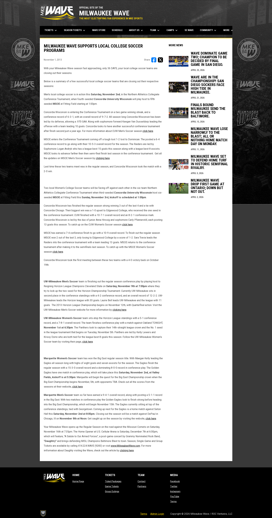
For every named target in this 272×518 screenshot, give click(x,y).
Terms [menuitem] (143, 513)
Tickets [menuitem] (51, 30)
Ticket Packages (113, 481)
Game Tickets (112, 486)
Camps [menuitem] (172, 30)
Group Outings (112, 491)
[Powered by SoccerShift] (43, 513)
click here (148, 131)
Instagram (175, 491)
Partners (142, 486)
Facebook (175, 481)
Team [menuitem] (155, 30)
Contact (141, 481)
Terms (173, 501)
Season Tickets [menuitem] (75, 30)
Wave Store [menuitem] (100, 30)
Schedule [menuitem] (117, 30)
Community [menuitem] (208, 30)
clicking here (103, 158)
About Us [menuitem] (136, 30)
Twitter (173, 486)
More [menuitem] (228, 30)
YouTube (174, 496)
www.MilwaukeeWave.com (125, 445)
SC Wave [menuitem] (190, 30)
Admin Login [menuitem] (157, 513)
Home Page (78, 481)
